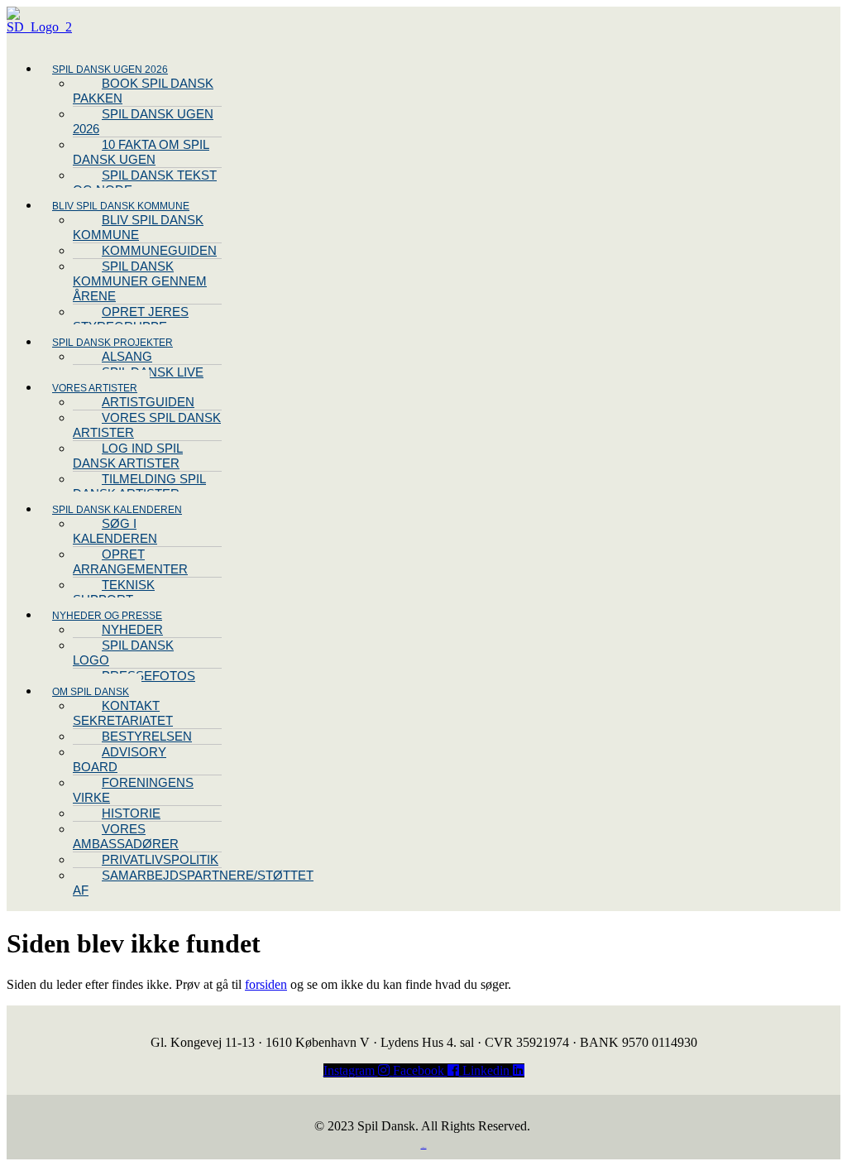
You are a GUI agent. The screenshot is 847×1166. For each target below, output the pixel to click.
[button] (264, 68)
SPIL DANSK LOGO (123, 652)
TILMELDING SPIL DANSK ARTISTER (139, 486)
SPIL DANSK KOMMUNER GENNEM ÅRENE (140, 281)
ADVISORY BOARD (119, 759)
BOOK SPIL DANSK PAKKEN (143, 90)
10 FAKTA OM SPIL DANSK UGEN (141, 151)
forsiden (266, 984)
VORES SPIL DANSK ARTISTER (147, 424)
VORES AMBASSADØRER (126, 836)
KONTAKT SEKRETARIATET (123, 712)
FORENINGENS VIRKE (133, 789)
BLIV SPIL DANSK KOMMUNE (138, 227)
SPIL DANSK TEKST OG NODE (145, 182)
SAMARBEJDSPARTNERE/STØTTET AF (193, 882)
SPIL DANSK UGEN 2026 (143, 121)
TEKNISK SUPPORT (114, 592)
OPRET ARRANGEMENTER (130, 561)
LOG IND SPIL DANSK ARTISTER (128, 455)
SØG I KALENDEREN (115, 530)
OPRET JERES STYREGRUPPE (131, 319)
